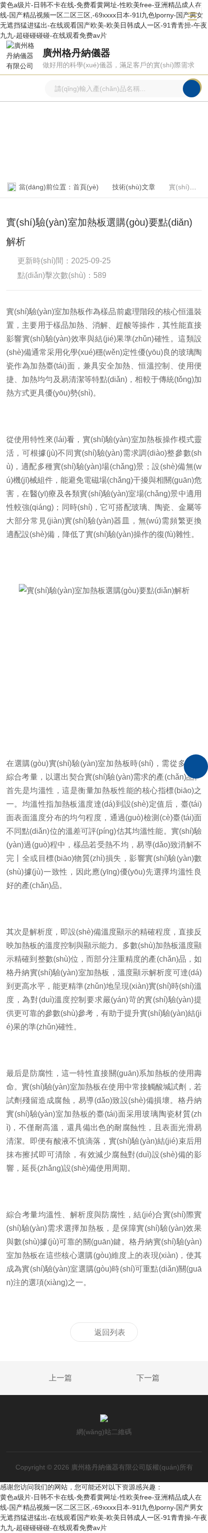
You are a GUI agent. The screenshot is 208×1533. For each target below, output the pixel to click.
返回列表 (109, 1332)
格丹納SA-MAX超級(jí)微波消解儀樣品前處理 (170, 1378)
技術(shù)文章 (133, 187)
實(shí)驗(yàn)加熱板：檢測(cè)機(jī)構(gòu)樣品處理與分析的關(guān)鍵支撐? (38, 1378)
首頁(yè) (86, 187)
